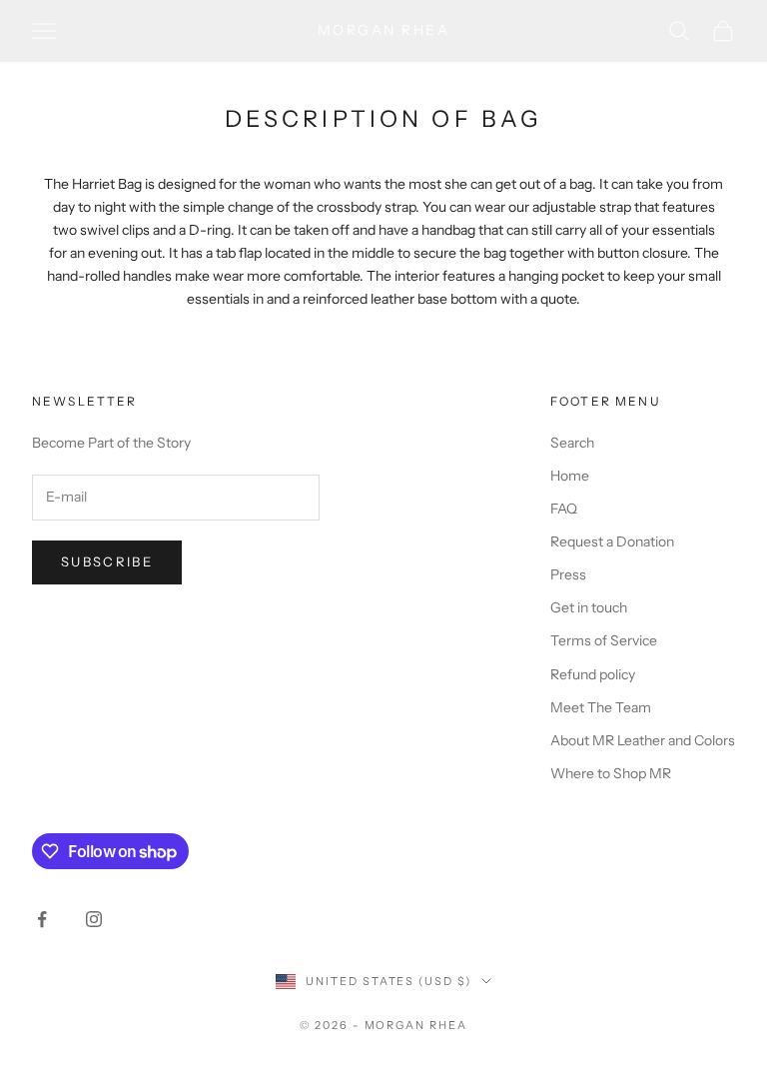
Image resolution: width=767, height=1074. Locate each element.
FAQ (563, 509)
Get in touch (588, 607)
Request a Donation (612, 541)
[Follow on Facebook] (42, 919)
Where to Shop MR (610, 773)
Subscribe (107, 561)
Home (569, 476)
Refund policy (592, 674)
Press (568, 574)
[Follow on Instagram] (94, 919)
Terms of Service (603, 640)
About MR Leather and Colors (642, 740)
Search (572, 443)
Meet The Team (600, 707)
